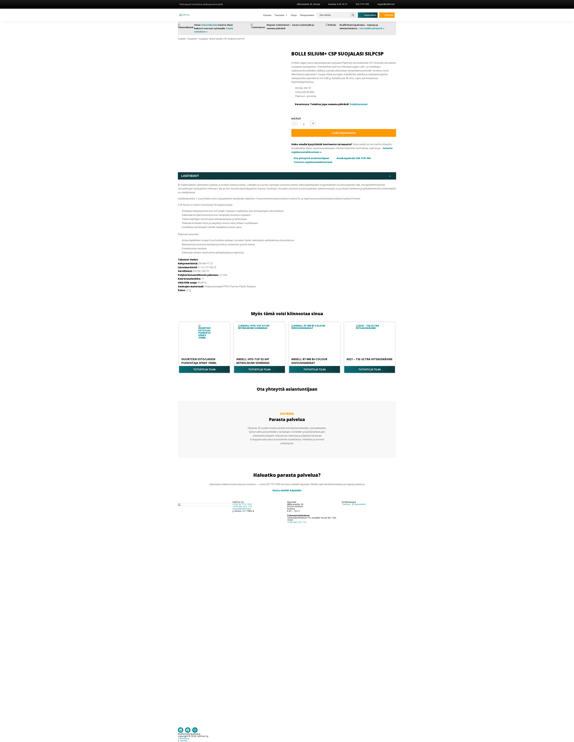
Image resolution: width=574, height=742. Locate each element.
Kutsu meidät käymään (287, 490)
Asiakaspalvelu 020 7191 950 (353, 158)
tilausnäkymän (209, 24)
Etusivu (267, 15)
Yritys (294, 15)
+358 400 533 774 (242, 506)
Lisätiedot (286, 175)
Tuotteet (279, 15)
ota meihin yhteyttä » (371, 28)
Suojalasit (203, 38)
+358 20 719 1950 (242, 504)
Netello (183, 740)
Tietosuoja (183, 738)
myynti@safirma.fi (386, 4)
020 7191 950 (362, 4)
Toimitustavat (358, 104)
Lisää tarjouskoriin (344, 132)
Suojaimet (192, 38)
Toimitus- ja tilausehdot (354, 504)
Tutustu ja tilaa (204, 369)
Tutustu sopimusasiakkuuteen (313, 162)
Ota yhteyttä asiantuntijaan (311, 158)
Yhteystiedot (307, 15)
